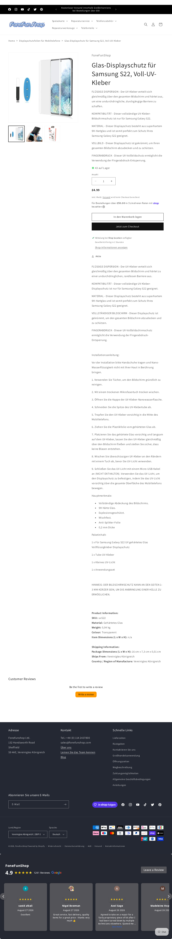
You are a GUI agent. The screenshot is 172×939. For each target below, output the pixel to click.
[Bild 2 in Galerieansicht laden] (34, 134)
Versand (106, 197)
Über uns (66, 747)
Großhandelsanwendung (126, 755)
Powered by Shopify (36, 846)
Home (11, 40)
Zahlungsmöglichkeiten (126, 773)
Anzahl (95, 174)
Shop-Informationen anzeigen (111, 247)
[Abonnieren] (65, 804)
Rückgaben (119, 743)
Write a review (86, 694)
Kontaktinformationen (115, 846)
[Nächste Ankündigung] (116, 9)
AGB (89, 846)
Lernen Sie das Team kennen (78, 752)
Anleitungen (119, 785)
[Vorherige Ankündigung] (56, 9)
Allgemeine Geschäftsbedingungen (132, 779)
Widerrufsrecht (54, 846)
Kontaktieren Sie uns (124, 749)
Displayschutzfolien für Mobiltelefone (39, 40)
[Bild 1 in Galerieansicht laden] (16, 134)
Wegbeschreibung (122, 767)
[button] (59, 20)
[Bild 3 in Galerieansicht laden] (52, 134)
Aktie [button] (98, 256)
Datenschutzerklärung (74, 846)
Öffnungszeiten (121, 761)
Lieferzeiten (119, 737)
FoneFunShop (21, 846)
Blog (63, 757)
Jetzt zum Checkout (127, 226)
